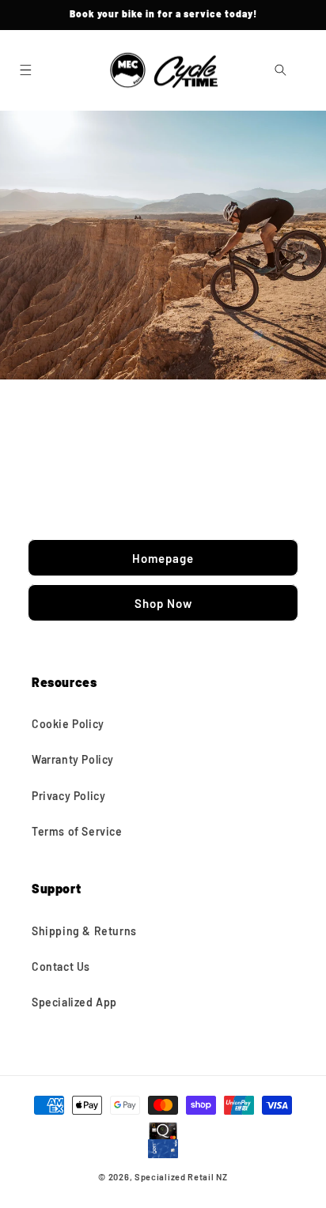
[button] (25, 70)
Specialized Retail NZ (181, 1177)
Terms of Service (77, 831)
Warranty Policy (73, 759)
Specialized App (74, 1002)
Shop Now (163, 602)
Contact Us (61, 966)
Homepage (163, 557)
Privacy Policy (68, 795)
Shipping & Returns (84, 931)
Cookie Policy (68, 723)
